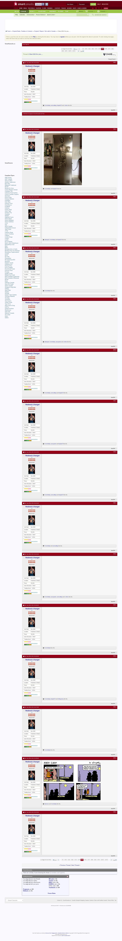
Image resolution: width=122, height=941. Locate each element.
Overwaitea (8, 258)
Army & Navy (8, 180)
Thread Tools (111, 59)
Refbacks (25, 891)
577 (109, 49)
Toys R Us (8, 304)
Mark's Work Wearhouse (11, 243)
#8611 (114, 62)
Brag (81, 11)
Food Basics (8, 205)
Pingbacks (26, 889)
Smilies (51, 880)
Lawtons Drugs (9, 232)
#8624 (114, 758)
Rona (6, 281)
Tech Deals (31, 8)
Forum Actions (40, 14)
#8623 (114, 707)
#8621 (114, 605)
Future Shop (8, 209)
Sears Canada (9, 285)
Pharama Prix (8, 264)
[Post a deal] (106, 8)
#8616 (114, 349)
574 (99, 49)
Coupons (38, 8)
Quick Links (50, 14)
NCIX (6, 255)
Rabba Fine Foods (10, 275)
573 (96, 49)
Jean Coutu (8, 229)
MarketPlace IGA (9, 244)
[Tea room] (93, 8)
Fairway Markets (9, 199)
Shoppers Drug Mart (10, 287)
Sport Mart (8, 290)
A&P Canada (8, 179)
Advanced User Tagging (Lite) (51, 933)
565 (93, 49)
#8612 (114, 129)
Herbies (7, 215)
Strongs (7, 293)
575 (103, 49)
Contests (57, 8)
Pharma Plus (8, 266)
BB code (51, 879)
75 (83, 49)
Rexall (6, 279)
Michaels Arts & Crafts (11, 249)
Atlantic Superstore (10, 182)
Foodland (7, 206)
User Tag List (26, 44)
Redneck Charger (32, 66)
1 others (66, 105)
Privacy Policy (111, 900)
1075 (70, 51)
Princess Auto (9, 270)
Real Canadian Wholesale (12, 278)
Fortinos (7, 208)
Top (66, 11)
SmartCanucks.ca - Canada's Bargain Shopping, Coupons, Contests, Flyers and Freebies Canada (85, 900)
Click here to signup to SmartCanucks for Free (33, 113)
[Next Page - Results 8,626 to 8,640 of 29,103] (78, 51)
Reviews (69, 8)
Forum (24, 11)
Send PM (113, 110)
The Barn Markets (10, 296)
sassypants (58, 341)
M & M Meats (8, 241)
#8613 (114, 196)
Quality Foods (9, 273)
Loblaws (7, 235)
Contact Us (59, 900)
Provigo (7, 272)
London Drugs (8, 237)
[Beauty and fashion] (96, 8)
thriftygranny (61, 698)
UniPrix (7, 307)
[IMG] (50, 882)
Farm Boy (7, 202)
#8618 (114, 451)
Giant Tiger (8, 211)
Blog (17, 11)
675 (66, 51)
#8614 (114, 247)
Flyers (44, 8)
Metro (6, 247)
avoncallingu (54, 105)
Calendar (22, 14)
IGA (6, 225)
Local (91, 11)
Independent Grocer (10, 228)
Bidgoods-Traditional (10, 185)
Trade (103, 11)
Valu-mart (7, 311)
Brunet (6, 186)
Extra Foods (8, 197)
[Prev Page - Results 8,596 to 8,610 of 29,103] (79, 49)
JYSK (6, 231)
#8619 (114, 503)
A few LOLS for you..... (35, 54)
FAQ (16, 14)
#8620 (114, 554)
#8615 (114, 298)
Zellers (7, 317)
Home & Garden (81, 8)
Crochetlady (47, 105)
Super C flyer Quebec (11, 295)
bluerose (47, 803)
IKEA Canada (8, 226)
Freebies (50, 8)
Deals (25, 8)
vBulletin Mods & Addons (63, 933)
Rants (74, 8)
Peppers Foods (9, 263)
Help (99, 4)
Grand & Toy (8, 212)
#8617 (114, 400)
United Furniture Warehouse (9, 309)
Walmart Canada (9, 313)
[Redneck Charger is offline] (31, 79)
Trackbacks (52, 887)
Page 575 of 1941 (67, 49)
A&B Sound (8, 177)
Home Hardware (9, 220)
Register (105, 4)
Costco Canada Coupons (12, 194)
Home (20, 8)
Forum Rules (51, 893)
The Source (8, 301)
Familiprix (7, 200)
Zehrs (6, 316)
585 (113, 49)
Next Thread (75, 865)
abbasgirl (47, 239)
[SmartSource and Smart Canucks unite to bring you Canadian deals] (12, 167)
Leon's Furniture (9, 234)
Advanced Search (100, 15)
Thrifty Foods (8, 302)
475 (86, 49)
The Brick (7, 299)
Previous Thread (65, 865)
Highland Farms (9, 217)
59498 (110, 54)
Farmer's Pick (8, 203)
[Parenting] (101, 8)
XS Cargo (7, 314)
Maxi (6, 246)
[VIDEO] (51, 884)
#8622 (114, 656)
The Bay (7, 298)
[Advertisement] (58, 121)
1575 (74, 51)
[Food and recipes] (99, 8)
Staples (7, 291)
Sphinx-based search (66, 935)
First (76, 49)
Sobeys (7, 288)
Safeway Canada (9, 282)
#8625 (114, 812)
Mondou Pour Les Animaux (12, 250)
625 (63, 51)
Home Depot (8, 218)
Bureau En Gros (9, 188)
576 (106, 49)
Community (30, 14)
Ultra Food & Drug (10, 305)
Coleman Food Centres (11, 193)
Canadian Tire (8, 191)
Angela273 (59, 105)
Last (81, 51)
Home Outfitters (9, 221)
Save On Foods (9, 284)
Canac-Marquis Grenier (11, 189)
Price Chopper (9, 267)
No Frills (7, 256)
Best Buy (7, 183)
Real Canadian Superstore (12, 276)
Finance (63, 8)
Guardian (7, 214)
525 (89, 49)
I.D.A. (6, 223)
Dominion (7, 196)
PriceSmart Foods (10, 269)
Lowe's (7, 240)
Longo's (7, 238)
